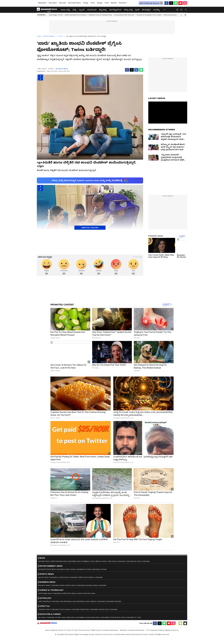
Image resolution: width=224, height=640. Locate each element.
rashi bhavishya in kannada (48, 601)
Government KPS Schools (124, 15)
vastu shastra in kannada (95, 601)
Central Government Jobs (173, 15)
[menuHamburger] (181, 9)
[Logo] (48, 10)
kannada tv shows (100, 569)
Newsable (53, 3)
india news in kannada (116, 561)
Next (185, 14)
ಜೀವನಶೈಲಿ (146, 10)
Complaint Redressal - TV (138, 630)
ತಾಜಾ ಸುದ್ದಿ (65, 10)
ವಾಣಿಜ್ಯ (156, 10)
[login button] (178, 9)
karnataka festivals (113, 601)
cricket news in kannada (67, 577)
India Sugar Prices (56, 15)
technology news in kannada (49, 593)
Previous (181, 14)
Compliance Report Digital (159, 630)
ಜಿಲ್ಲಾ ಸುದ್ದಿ (128, 10)
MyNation (123, 3)
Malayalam (42, 3)
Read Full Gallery (90, 228)
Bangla (99, 3)
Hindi (106, 3)
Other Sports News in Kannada (91, 577)
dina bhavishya (65, 601)
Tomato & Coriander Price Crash (148, 15)
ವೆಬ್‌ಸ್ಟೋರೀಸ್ (115, 10)
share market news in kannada (72, 585)
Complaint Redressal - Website (114, 630)
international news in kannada (138, 561)
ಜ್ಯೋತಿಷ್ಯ (103, 10)
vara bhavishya (78, 601)
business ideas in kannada (95, 585)
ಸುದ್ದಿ (74, 10)
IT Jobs (138, 617)
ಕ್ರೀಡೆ (137, 10)
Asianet (47, 622)
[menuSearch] (186, 10)
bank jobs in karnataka (75, 617)
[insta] (185, 3)
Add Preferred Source (149, 3)
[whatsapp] (176, 3)
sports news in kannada (47, 577)
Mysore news (101, 561)
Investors (175, 630)
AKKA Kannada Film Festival (75, 15)
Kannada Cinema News (47, 569)
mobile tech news (69, 593)
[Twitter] (171, 3)
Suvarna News (62, 69)
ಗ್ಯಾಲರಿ (82, 10)
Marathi (114, 3)
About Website (51, 630)
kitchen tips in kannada (108, 609)
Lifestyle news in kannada (48, 609)
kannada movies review (66, 569)
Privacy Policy (84, 630)
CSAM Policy (95, 630)
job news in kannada (46, 617)
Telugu (85, 3)
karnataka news (74, 561)
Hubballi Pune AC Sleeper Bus (100, 15)
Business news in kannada (48, 585)
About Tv (62, 630)
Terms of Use (72, 630)
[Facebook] (166, 3)
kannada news (43, 561)
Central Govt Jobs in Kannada (122, 617)
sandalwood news (84, 569)
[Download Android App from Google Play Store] (180, 623)
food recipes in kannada (69, 609)
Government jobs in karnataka (97, 617)
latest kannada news (59, 561)
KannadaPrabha (74, 3)
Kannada (62, 3)
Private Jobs (60, 617)
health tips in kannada (89, 609)
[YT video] (180, 3)
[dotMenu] (164, 10)
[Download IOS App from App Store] (185, 623)
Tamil (92, 3)
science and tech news (86, 593)
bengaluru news (88, 561)
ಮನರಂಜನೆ (91, 10)
